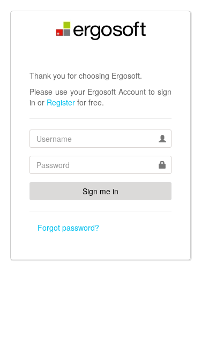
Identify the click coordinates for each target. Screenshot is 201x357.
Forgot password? (68, 227)
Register (61, 102)
